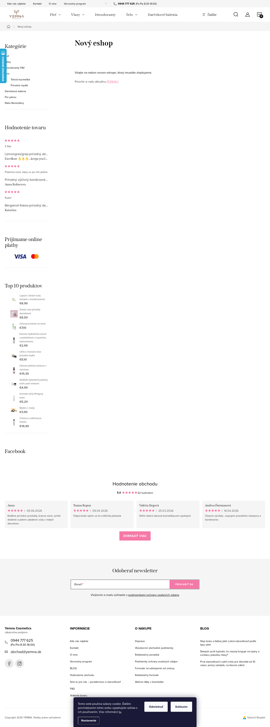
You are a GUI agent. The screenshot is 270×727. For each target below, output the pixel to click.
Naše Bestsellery (14, 103)
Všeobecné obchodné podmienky (154, 648)
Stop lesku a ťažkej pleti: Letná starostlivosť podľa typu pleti (228, 642)
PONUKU (112, 81)
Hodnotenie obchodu (135, 483)
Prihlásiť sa (184, 584)
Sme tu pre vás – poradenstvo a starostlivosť (95, 682)
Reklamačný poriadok (147, 654)
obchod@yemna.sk (26, 651)
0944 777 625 (22, 640)
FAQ (72, 688)
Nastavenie (88, 720)
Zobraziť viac (135, 536)
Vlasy (8, 62)
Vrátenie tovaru (78, 695)
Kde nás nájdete (16, 4)
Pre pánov (10, 97)
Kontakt (37, 4)
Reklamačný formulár (147, 675)
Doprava (140, 641)
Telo (7, 73)
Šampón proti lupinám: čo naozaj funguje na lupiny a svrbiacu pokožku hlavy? (229, 653)
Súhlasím (181, 707)
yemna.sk (19, 663)
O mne (53, 4)
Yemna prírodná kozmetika (9, 663)
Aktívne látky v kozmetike (149, 682)
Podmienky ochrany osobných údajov (156, 661)
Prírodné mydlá (19, 85)
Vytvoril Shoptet (256, 717)
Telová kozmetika (20, 79)
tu (120, 712)
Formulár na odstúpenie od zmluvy (154, 668)
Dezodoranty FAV (15, 68)
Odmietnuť (156, 707)
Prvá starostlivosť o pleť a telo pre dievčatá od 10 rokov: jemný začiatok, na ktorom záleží (227, 663)
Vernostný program (75, 4)
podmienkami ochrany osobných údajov (153, 595)
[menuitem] (55, 14)
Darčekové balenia (15, 91)
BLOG (73, 668)
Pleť (7, 56)
